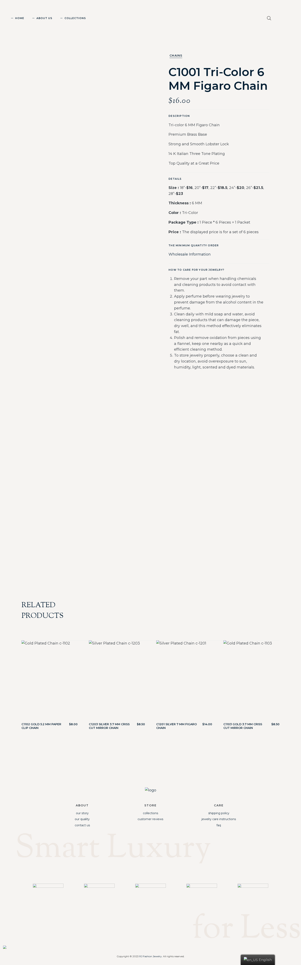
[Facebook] (158, 872)
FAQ (218, 825)
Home (19, 18)
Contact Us (82, 825)
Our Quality (82, 819)
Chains (176, 55)
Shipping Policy (218, 813)
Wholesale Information (190, 254)
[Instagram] (142, 872)
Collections (75, 18)
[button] (283, 19)
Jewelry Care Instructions (218, 819)
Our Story (82, 813)
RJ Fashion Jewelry (150, 956)
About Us (44, 18)
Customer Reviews (150, 819)
